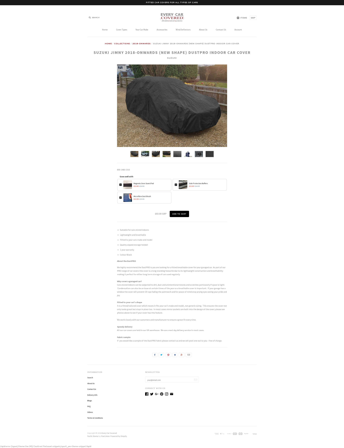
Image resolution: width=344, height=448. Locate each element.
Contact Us (221, 29)
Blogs (89, 400)
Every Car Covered (109, 433)
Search (90, 377)
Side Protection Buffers (198, 183)
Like (154, 355)
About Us (203, 29)
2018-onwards (141, 43)
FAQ (89, 406)
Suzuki (172, 58)
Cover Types (121, 29)
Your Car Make (142, 29)
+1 (181, 355)
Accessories (162, 29)
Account (238, 29)
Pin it (168, 355)
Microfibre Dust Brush (142, 196)
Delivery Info (92, 395)
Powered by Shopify (118, 436)
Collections (122, 43)
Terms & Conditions (95, 418)
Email (189, 355)
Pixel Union (105, 436)
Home (105, 29)
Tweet (161, 355)
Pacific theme (92, 436)
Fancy (175, 355)
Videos (90, 412)
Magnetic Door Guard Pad (144, 183)
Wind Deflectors (183, 29)
